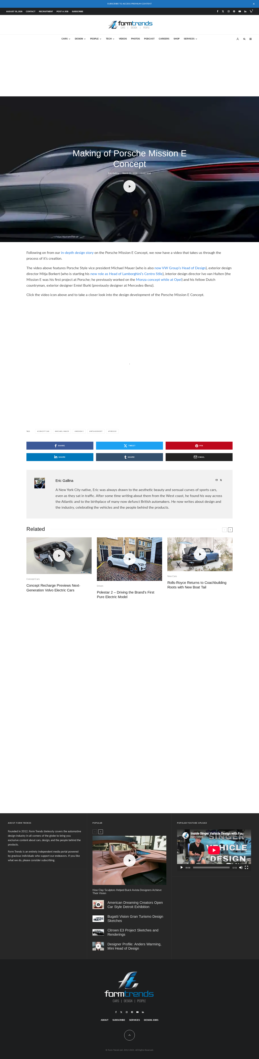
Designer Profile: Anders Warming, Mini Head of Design (134, 946)
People (94, 39)
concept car (43, 431)
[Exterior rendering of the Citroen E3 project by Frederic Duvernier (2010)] (98, 932)
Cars (64, 39)
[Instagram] (228, 11)
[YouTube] (240, 11)
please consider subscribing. (39, 860)
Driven (100, 586)
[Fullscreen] (246, 867)
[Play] (181, 867)
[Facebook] (217, 11)
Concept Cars (33, 579)
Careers (164, 39)
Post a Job (62, 11)
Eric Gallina (113, 173)
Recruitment (46, 11)
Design (79, 39)
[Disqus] (129, 657)
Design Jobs (151, 1020)
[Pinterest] (234, 11)
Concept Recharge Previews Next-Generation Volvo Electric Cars (53, 587)
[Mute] (241, 867)
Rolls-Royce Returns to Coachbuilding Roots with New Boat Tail (196, 585)
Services (189, 39)
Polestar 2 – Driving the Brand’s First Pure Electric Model (125, 594)
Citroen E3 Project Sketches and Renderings (132, 932)
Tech (109, 39)
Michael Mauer (62, 431)
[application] (214, 850)
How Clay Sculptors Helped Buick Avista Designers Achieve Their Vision (127, 892)
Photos (135, 39)
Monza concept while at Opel (159, 280)
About (104, 1020)
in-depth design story (77, 253)
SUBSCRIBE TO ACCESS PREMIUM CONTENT (129, 4)
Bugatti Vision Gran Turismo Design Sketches (135, 919)
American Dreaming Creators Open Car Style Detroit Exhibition (135, 905)
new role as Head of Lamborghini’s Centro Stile (126, 274)
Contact (30, 11)
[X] (223, 11)
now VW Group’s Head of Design (180, 268)
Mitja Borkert (96, 431)
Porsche (113, 431)
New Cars (172, 576)
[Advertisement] (129, 70)
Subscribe (77, 11)
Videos (123, 39)
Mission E (80, 431)
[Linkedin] (245, 11)
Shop (177, 39)
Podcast (149, 39)
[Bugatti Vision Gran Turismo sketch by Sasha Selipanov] (98, 918)
